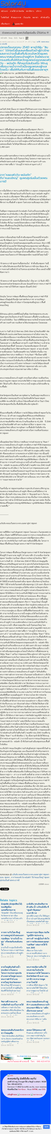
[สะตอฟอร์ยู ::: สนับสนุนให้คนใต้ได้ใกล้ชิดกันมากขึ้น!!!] (25, 4)
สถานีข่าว (30, 11)
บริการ (38, 11)
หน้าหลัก (4, 38)
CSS (43, 1089)
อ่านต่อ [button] (31, 1131)
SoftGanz (22, 1089)
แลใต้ (38, 42)
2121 (16, 38)
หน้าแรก (4, 11)
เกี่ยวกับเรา (5, 24)
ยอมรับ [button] (46, 1127)
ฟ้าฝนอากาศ (16, 17)
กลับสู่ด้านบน (12, 1095)
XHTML (35, 1089)
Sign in (21, 38)
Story (10, 38)
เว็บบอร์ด (26, 17)
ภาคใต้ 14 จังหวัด (17, 11)
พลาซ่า (35, 17)
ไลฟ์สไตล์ (5, 17)
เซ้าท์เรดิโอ (45, 17)
